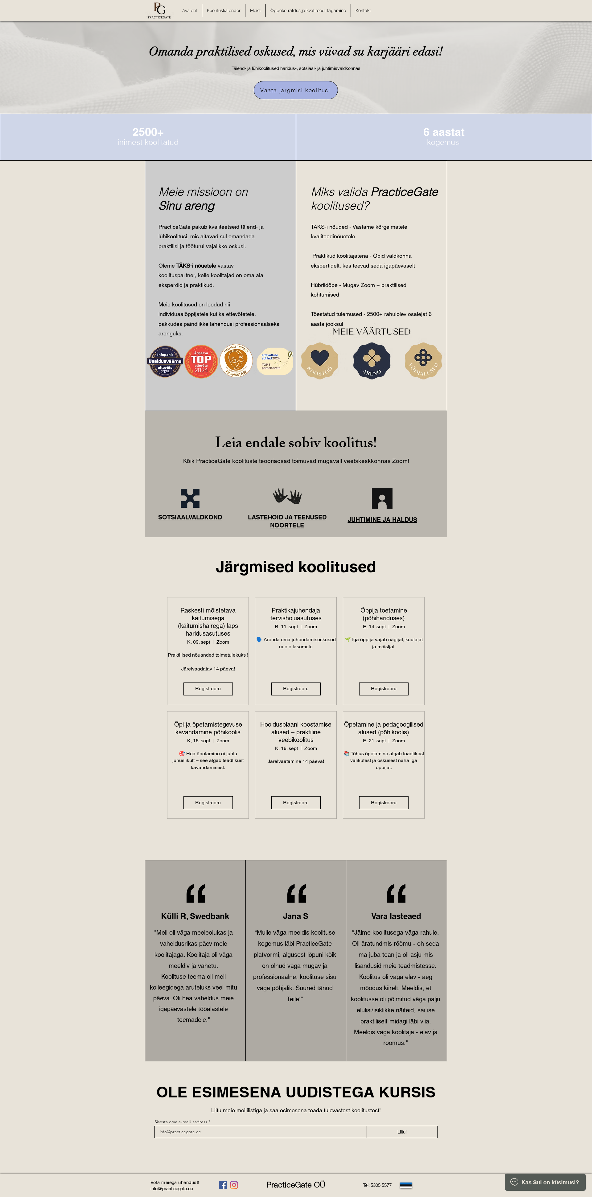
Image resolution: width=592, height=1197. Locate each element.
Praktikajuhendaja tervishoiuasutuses (296, 614)
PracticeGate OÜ (296, 1184)
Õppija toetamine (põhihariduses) (383, 614)
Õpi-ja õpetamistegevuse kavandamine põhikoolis (208, 728)
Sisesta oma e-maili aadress (180, 1122)
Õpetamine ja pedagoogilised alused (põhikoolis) (383, 728)
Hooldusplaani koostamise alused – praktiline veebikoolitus (295, 732)
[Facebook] (223, 1185)
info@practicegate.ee (171, 1188)
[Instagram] (234, 1185)
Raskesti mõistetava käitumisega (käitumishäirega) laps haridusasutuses (208, 622)
